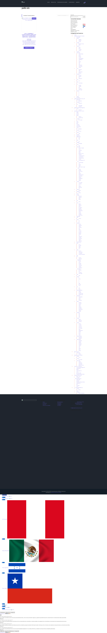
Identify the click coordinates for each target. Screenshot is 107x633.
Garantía (77, 2)
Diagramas (78, 383)
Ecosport (80, 207)
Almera (80, 40)
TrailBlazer (80, 59)
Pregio (80, 85)
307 (79, 315)
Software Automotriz (78, 375)
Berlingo (80, 187)
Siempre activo (9, 616)
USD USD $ (7, 495)
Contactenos (71, 2)
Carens (80, 264)
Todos (75, 34)
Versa (80, 304)
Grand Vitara (81, 53)
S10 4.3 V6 (80, 171)
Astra (79, 151)
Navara (80, 39)
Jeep (77, 81)
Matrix (80, 226)
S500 (80, 291)
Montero (80, 100)
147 (79, 137)
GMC (77, 217)
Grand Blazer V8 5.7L (81, 161)
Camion (80, 227)
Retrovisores (76, 351)
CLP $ (27, 580)
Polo (79, 349)
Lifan (77, 274)
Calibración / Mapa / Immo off (79, 98)
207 (79, 313)
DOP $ (8, 609)
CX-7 (79, 285)
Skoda (77, 318)
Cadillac (77, 142)
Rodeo (80, 170)
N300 (80, 164)
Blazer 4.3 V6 (81, 153)
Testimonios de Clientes (62, 2)
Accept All (12, 612)
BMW (77, 115)
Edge (80, 203)
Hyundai (77, 74)
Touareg (80, 340)
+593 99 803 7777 (80, 402)
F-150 (80, 211)
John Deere (78, 126)
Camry (80, 50)
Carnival (80, 265)
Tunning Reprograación (80, 367)
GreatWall (78, 37)
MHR (79, 165)
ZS (79, 287)
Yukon (80, 179)
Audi (77, 140)
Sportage (80, 89)
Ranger (80, 72)
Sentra (80, 310)
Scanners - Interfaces (78, 366)
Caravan (80, 196)
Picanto (80, 88)
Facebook (59, 403)
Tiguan (80, 341)
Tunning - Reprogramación (78, 378)
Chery (77, 144)
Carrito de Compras (46, 405)
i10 (79, 77)
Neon (80, 199)
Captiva (80, 154)
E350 (79, 206)
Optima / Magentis (79, 259)
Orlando (80, 150)
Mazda (77, 90)
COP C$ (7, 498)
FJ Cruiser (80, 328)
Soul (79, 262)
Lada (77, 390)
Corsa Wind (81, 156)
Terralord (80, 337)
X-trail (80, 41)
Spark (80, 173)
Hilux (79, 47)
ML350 (80, 292)
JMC (77, 255)
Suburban (80, 66)
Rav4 (79, 48)
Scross (80, 131)
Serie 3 (80, 116)
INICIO (48, 2)
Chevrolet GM (78, 370)
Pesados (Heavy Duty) (80, 374)
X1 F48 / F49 (81, 117)
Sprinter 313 (81, 294)
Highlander (81, 330)
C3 (79, 184)
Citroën (77, 181)
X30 (79, 133)
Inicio (23, 10)
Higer (77, 112)
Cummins (78, 125)
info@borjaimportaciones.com (76, 407)
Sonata (80, 237)
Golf (79, 346)
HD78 (80, 234)
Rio (79, 87)
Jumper (80, 183)
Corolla (80, 49)
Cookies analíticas (4, 623)
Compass (80, 253)
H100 (79, 229)
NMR (79, 247)
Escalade (80, 143)
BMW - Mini (78, 376)
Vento (80, 350)
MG (77, 286)
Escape (80, 208)
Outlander (80, 296)
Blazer (80, 56)
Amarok (80, 343)
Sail (79, 172)
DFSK (77, 193)
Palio (79, 201)
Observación (9, 623)
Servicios (44, 404)
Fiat (77, 200)
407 (79, 314)
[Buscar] (84, 17)
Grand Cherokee (82, 254)
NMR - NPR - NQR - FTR (81, 168)
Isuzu (77, 79)
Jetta (80, 348)
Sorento (80, 106)
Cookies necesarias (4, 616)
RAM (79, 198)
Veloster (80, 225)
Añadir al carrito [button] (29, 47)
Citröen (77, 51)
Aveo (80, 152)
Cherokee (80, 252)
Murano (80, 303)
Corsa (80, 57)
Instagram (59, 404)
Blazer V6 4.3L (81, 365)
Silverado (80, 65)
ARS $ (14, 565)
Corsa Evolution (81, 155)
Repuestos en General (78, 355)
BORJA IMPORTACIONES (56, 492)
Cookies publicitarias (4, 627)
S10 (79, 62)
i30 (79, 228)
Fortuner (80, 327)
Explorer (80, 69)
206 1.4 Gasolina (81, 393)
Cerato (80, 86)
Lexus (77, 127)
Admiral (80, 338)
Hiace (80, 323)
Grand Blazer (81, 58)
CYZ (79, 149)
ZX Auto (77, 134)
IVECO (77, 114)
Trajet (80, 239)
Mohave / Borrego (79, 268)
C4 (79, 188)
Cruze (80, 159)
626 (79, 283)
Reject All (7, 612)
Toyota (77, 46)
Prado (80, 331)
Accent (80, 75)
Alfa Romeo (78, 136)
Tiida (79, 305)
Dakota (80, 197)
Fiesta (80, 212)
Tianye (77, 96)
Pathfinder (81, 309)
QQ (79, 145)
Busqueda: (72, 14)
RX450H (80, 128)
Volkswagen (78, 339)
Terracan (80, 238)
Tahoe (80, 67)
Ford (77, 68)
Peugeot (78, 97)
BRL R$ (6, 607)
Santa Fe (80, 78)
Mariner (80, 205)
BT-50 (80, 284)
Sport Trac (80, 71)
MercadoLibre (60, 402)
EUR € (5, 604)
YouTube (59, 405)
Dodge (77, 42)
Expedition (81, 210)
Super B (80, 320)
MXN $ (28, 545)
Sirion (80, 192)
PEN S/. (33, 509)
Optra (80, 61)
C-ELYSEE (80, 182)
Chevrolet (78, 52)
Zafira (80, 180)
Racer (80, 190)
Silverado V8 (81, 174)
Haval (77, 219)
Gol (79, 347)
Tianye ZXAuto (79, 336)
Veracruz (80, 240)
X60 (79, 275)
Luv (79, 60)
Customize (2, 612)
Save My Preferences (9, 631)
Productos (53, 2)
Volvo (77, 122)
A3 (79, 141)
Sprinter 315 (81, 293)
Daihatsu (78, 191)
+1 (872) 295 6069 (78, 404)
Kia (77, 84)
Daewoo (78, 189)
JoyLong (78, 135)
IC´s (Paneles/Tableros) (78, 387)
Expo (80, 299)
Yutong (77, 124)
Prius (79, 332)
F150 (79, 70)
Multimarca (78, 368)
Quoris (80, 257)
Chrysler (77, 118)
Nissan (77, 38)
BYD (77, 123)
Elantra (80, 76)
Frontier (80, 308)
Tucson (80, 230)
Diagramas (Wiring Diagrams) (79, 107)
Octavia (80, 321)
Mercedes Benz (79, 290)
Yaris (79, 334)
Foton (77, 113)
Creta (80, 224)
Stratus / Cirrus (81, 43)
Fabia (80, 319)
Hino (77, 121)
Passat (80, 342)
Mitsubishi (78, 99)
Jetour (77, 132)
